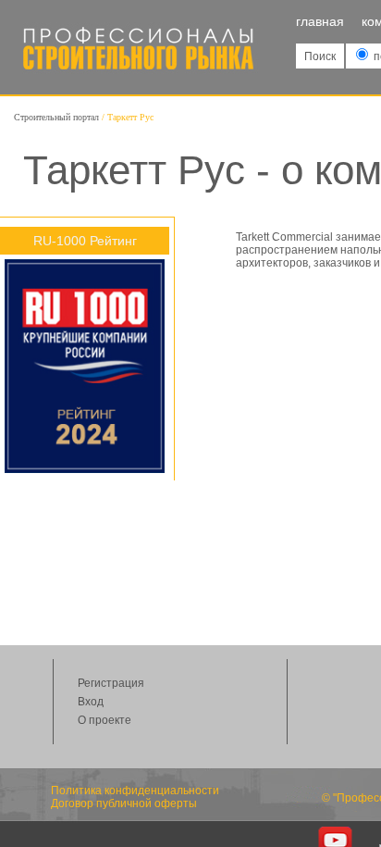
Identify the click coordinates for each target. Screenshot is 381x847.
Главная (320, 21)
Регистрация (111, 683)
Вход (91, 701)
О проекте (104, 720)
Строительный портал (56, 117)
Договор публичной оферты (124, 803)
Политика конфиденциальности (135, 790)
